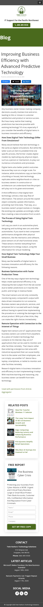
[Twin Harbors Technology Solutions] (21, 11)
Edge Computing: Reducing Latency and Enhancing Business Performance (24, 433)
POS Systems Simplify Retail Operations (24, 442)
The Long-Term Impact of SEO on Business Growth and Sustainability (24, 421)
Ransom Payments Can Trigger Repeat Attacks (21, 577)
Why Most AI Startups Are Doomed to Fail (25, 451)
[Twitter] (21, 593)
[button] (40, 2)
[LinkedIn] (26, 593)
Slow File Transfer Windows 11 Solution (23, 411)
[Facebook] (17, 593)
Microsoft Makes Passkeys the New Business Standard (22, 566)
